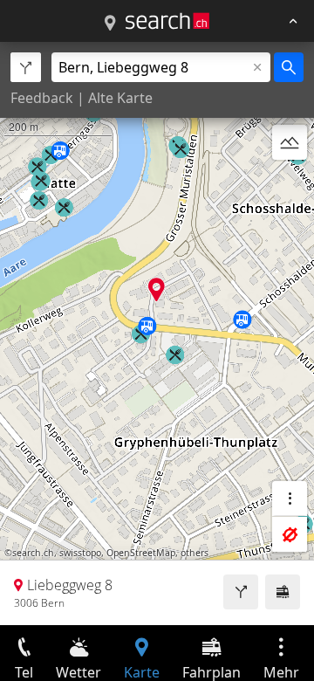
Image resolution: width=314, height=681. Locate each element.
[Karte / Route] (110, 23)
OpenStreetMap (140, 553)
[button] (156, 289)
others (194, 553)
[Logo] (167, 21)
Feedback (41, 97)
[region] (157, 333)
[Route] (240, 591)
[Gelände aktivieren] (289, 142)
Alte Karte (120, 97)
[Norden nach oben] (289, 184)
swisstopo (80, 553)
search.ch (33, 553)
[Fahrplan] (282, 591)
